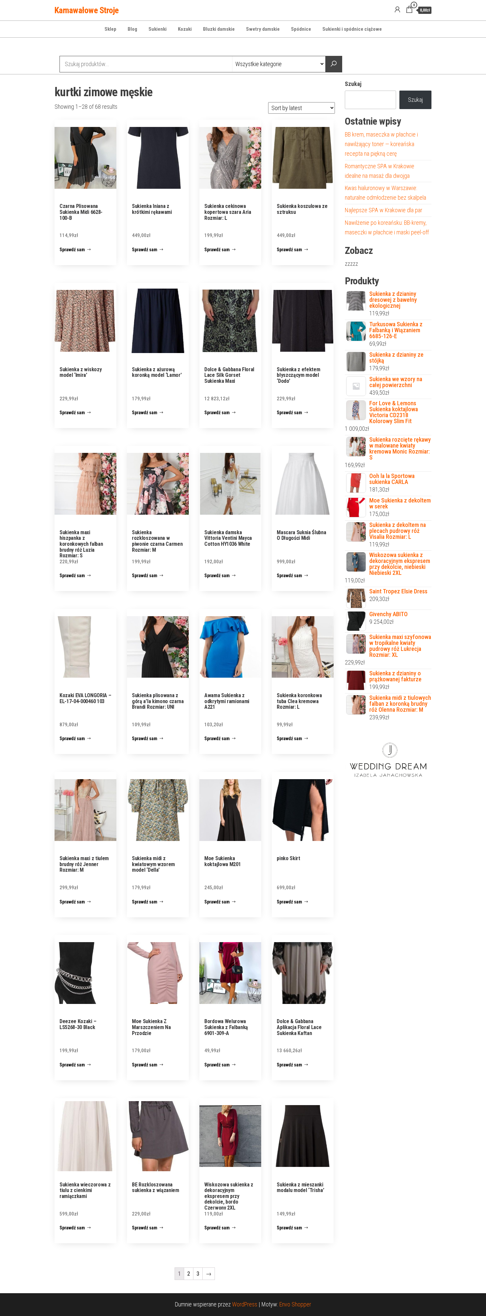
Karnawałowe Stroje (87, 10)
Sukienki (157, 29)
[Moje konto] (397, 10)
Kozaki (185, 29)
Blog (132, 29)
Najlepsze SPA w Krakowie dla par (383, 210)
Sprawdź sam (72, 249)
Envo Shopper (295, 1304)
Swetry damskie (263, 29)
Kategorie (79, 48)
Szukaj (353, 83)
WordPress (244, 1304)
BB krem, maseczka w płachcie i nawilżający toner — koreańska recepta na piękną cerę (381, 144)
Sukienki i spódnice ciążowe (352, 29)
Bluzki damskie (219, 29)
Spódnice (301, 29)
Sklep (110, 29)
